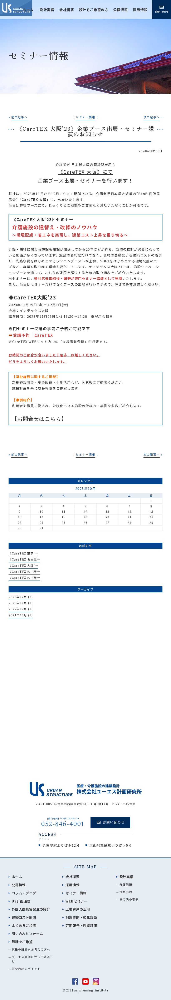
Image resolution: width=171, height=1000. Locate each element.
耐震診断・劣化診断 (81, 917)
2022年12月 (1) (21, 609)
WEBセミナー (76, 901)
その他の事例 (129, 899)
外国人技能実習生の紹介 (31, 909)
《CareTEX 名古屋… (24, 559)
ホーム (28, 9)
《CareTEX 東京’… (23, 553)
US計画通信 (21, 901)
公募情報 (120, 9)
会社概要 (66, 9)
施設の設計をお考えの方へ (31, 949)
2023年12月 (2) (21, 597)
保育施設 (125, 892)
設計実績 (126, 876)
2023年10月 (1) (21, 603)
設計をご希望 (22, 941)
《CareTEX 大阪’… (23, 565)
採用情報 (140, 9)
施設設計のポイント (26, 969)
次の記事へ (151, 117)
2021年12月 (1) (21, 615)
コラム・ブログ (24, 892)
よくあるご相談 (24, 925)
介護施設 (125, 884)
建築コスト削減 (24, 917)
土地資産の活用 (77, 909)
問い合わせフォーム (27, 933)
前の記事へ (19, 117)
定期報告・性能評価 (81, 925)
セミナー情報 (85, 117)
